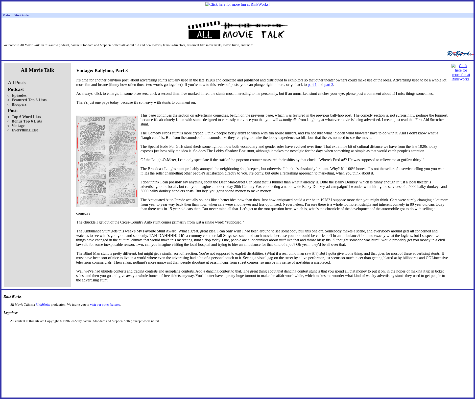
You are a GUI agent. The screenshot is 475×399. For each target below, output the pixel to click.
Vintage (18, 126)
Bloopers (19, 104)
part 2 (328, 84)
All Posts (16, 82)
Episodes (19, 95)
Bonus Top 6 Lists (27, 121)
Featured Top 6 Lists (29, 100)
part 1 (312, 84)
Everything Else (25, 130)
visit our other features (105, 304)
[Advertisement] (212, 331)
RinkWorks (43, 304)
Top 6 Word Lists (26, 117)
